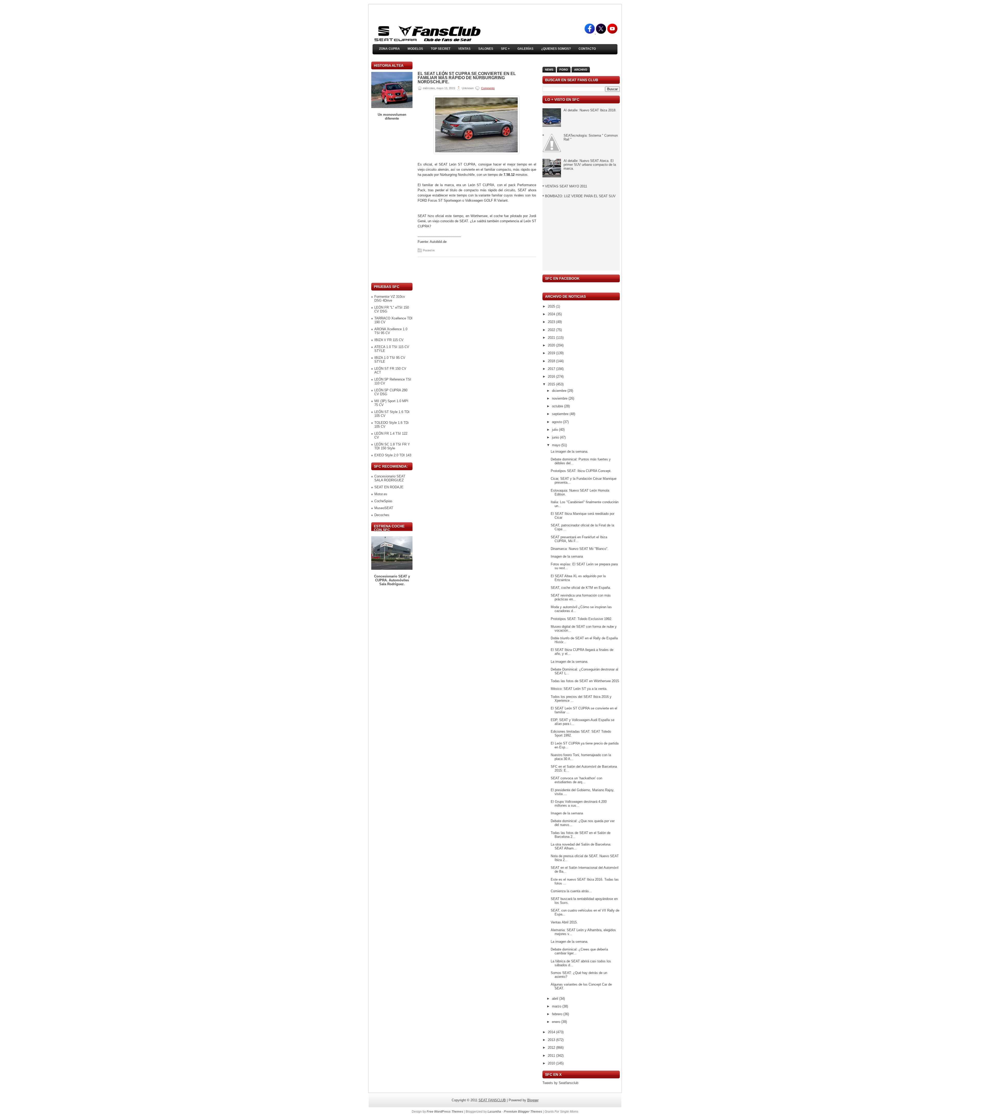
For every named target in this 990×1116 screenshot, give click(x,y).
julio (555, 430)
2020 (552, 345)
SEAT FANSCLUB (492, 1100)
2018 (552, 361)
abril (555, 999)
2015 (552, 384)
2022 (552, 330)
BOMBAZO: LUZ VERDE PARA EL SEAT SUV (580, 196)
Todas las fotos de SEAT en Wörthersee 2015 (585, 681)
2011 (552, 1055)
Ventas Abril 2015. (564, 922)
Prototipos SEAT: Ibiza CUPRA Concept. (581, 471)
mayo (556, 445)
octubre (558, 406)
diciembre (559, 391)
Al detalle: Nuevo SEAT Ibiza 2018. (590, 110)
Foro (563, 69)
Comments (488, 88)
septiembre (561, 414)
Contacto (587, 49)
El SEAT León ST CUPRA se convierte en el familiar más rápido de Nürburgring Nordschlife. (467, 78)
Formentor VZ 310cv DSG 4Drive (389, 298)
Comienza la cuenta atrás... (571, 891)
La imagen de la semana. (569, 451)
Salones (485, 49)
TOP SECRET (440, 49)
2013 (552, 1040)
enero (556, 1022)
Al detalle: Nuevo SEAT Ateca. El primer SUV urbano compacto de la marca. (590, 164)
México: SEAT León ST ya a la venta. (579, 689)
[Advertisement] (391, 201)
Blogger (533, 1100)
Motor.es (380, 494)
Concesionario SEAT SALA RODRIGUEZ (389, 478)
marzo (557, 1006)
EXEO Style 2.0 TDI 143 (392, 455)
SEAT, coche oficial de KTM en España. (581, 588)
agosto (557, 422)
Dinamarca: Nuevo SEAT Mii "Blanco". (579, 549)
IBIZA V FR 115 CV (388, 340)
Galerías (525, 49)
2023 (552, 322)
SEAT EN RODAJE (388, 487)
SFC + (505, 49)
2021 (552, 338)
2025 (552, 306)
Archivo (580, 69)
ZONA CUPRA (389, 49)
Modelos (415, 49)
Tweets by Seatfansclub (560, 1083)
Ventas (464, 49)
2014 (552, 1032)
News (549, 69)
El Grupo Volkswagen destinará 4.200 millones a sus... (579, 803)
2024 (552, 314)
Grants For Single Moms (561, 1111)
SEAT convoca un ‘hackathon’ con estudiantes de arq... (576, 780)
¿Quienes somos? (556, 49)
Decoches (381, 515)
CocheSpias (383, 501)
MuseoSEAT (383, 508)
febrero (557, 1014)
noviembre (560, 398)
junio (556, 437)
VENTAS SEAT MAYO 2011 (566, 186)
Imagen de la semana (567, 556)
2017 (552, 369)
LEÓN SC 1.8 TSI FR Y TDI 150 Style (392, 446)
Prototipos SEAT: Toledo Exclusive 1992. (581, 619)
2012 (552, 1047)
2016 (552, 376)
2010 (552, 1063)
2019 (552, 353)
